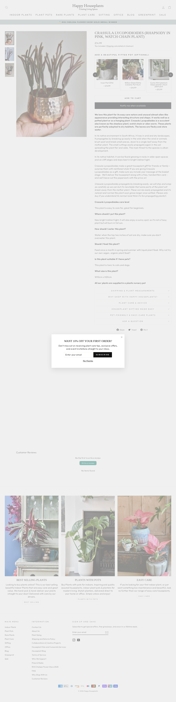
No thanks (88, 360)
